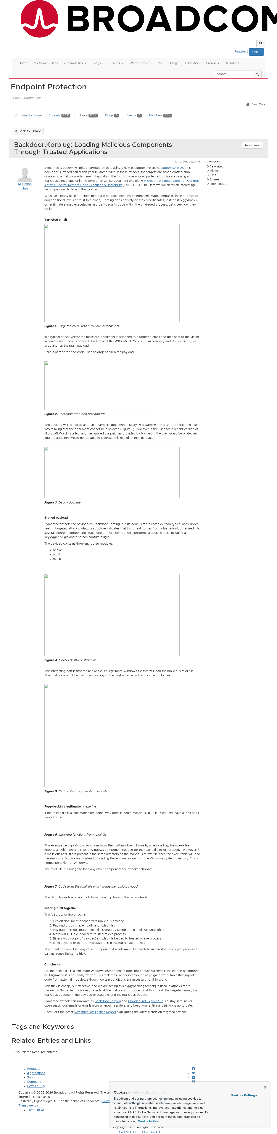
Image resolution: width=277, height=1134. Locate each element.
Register (240, 51)
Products (33, 1068)
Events (133, 115)
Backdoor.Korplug (170, 167)
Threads (59, 115)
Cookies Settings (244, 1095)
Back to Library (29, 131)
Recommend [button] (253, 145)
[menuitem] (241, 51)
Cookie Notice (148, 1121)
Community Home (28, 115)
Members (159, 115)
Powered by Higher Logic (139, 1132)
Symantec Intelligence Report (95, 1012)
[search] (257, 74)
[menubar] (241, 51)
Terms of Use (36, 1109)
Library (87, 115)
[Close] (265, 1087)
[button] (260, 43)
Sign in (256, 51)
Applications (36, 1073)
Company (34, 1081)
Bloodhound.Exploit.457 (145, 1001)
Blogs (111, 115)
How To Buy (36, 1086)
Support (33, 1077)
